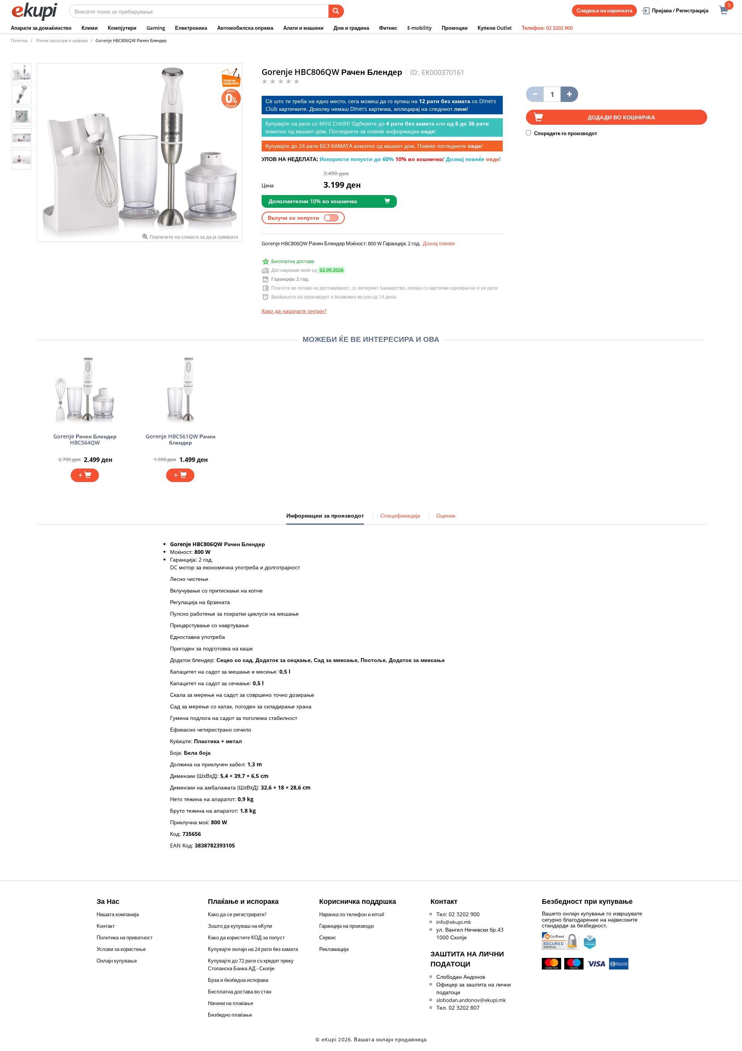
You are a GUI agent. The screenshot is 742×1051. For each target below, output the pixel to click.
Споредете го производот (565, 133)
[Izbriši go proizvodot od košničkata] (534, 94)
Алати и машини (303, 27)
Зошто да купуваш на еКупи (240, 925)
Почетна (19, 40)
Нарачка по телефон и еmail (351, 914)
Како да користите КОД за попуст (246, 937)
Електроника (191, 27)
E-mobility (419, 27)
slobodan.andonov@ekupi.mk (471, 1000)
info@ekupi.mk (453, 922)
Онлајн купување (117, 960)
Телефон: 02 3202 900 (547, 27)
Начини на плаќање (230, 1003)
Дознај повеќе (439, 243)
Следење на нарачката (604, 10)
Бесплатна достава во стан (239, 991)
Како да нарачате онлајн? (294, 310)
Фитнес (388, 27)
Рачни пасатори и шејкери (62, 40)
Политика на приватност (125, 937)
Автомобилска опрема (245, 27)
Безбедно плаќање (230, 1014)
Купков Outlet (495, 27)
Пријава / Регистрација (680, 10)
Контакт (106, 925)
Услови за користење (121, 949)
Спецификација (400, 515)
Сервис (327, 937)
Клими (90, 27)
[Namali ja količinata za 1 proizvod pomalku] (569, 94)
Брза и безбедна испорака (238, 979)
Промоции (455, 27)
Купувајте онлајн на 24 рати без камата (253, 949)
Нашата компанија (118, 914)
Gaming (155, 27)
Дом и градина (351, 27)
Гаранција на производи (346, 925)
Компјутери (122, 27)
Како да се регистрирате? (237, 914)
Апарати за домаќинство (41, 27)
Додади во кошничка (621, 117)
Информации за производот (325, 518)
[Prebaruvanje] (336, 11)
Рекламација (334, 949)
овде (492, 159)
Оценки (445, 515)
